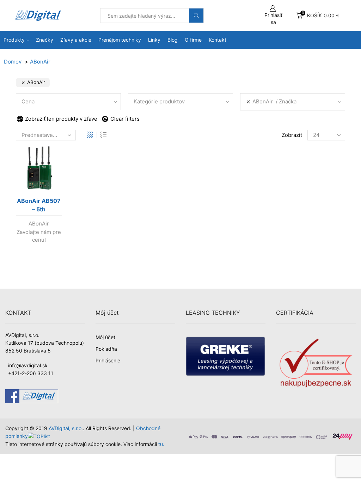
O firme (193, 40)
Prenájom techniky (119, 40)
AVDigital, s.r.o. (66, 428)
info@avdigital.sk (28, 365)
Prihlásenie (108, 360)
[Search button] (196, 15)
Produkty (14, 40)
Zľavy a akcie (75, 40)
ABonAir (39, 223)
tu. (161, 444)
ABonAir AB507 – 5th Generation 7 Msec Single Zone (39, 206)
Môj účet (105, 337)
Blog (172, 40)
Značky (44, 40)
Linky (154, 40)
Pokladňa (106, 349)
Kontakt (217, 40)
